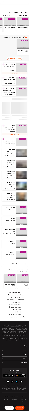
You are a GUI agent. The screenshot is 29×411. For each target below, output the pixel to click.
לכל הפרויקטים (7, 15)
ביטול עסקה (23, 405)
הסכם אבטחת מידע (23, 400)
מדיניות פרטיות (6, 396)
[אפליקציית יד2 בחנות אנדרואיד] (16, 381)
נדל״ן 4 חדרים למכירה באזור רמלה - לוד (14, 317)
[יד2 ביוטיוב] (7, 381)
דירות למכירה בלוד (16, 307)
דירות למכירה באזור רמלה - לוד (15, 297)
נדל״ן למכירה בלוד (16, 304)
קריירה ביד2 (14, 405)
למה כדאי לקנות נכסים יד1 (14, 58)
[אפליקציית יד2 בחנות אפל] (21, 381)
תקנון (23, 396)
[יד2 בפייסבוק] (12, 381)
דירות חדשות (6, 405)
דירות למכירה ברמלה (15, 309)
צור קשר (6, 399)
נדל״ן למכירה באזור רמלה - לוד (15, 295)
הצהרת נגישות (14, 396)
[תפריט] (26, 2)
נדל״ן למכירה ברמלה (15, 302)
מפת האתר (14, 399)
